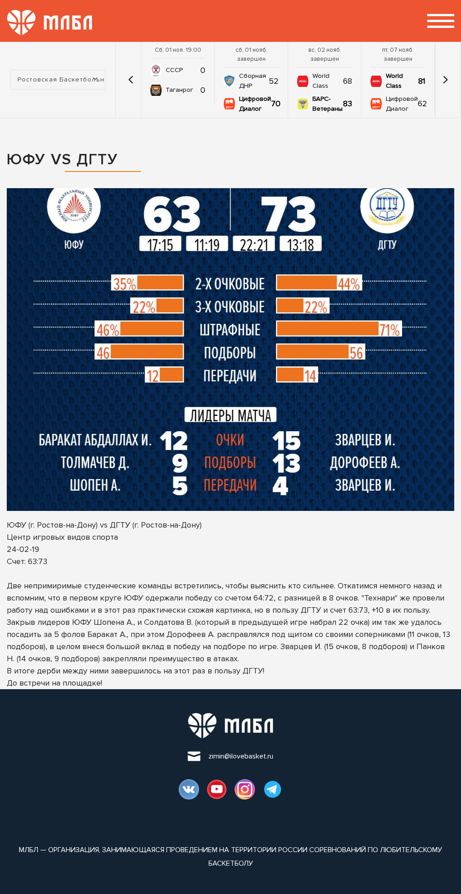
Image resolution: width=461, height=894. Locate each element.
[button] (131, 79)
